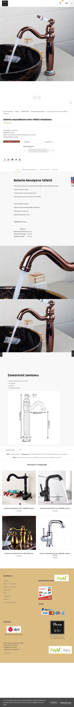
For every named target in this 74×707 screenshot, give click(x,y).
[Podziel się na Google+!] (8, 159)
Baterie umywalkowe (38, 111)
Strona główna (8, 111)
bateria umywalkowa (27, 457)
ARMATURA (25, 111)
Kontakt (6, 581)
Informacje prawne (10, 602)
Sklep (17, 111)
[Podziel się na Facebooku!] (4, 159)
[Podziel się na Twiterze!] (16, 159)
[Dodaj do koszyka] (38, 151)
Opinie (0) (55, 170)
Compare (53, 151)
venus (56, 457)
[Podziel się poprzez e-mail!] (12, 159)
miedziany (36, 457)
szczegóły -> (8, 653)
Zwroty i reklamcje (10, 587)
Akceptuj (54, 702)
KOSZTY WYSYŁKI (44, 170)
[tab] (17, 169)
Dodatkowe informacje (29, 170)
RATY (5, 593)
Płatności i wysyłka (10, 584)
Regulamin (7, 596)
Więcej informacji (65, 702)
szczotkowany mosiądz (47, 457)
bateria (18, 457)
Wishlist (6, 599)
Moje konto (7, 590)
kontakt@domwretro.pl (57, 636)
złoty (59, 457)
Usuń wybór (48, 142)
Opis (17, 170)
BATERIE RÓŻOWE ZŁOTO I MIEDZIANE (41, 454)
